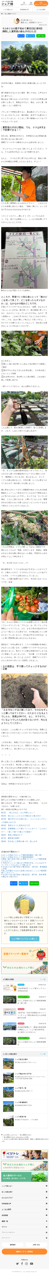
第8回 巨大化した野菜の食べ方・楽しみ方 (19, 841)
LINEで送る (41, 36)
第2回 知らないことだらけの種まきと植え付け (21, 816)
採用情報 (5, 1215)
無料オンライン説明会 (41, 4)
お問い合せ (36, 1245)
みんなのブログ (7, 1198)
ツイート (31, 36)
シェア (21, 36)
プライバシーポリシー (8, 1232)
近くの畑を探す (7, 1192)
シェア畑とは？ (8, 9)
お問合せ (31, 4)
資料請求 (13, 1245)
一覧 (43, 979)
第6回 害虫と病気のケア (11, 835)
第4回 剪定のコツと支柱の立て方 (15, 825)
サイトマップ (6, 1238)
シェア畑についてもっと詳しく (24, 939)
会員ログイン (24, 4)
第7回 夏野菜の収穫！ (11, 838)
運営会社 (4, 1227)
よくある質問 (41, 9)
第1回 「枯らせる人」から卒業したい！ (18, 812)
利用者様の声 (24, 9)
